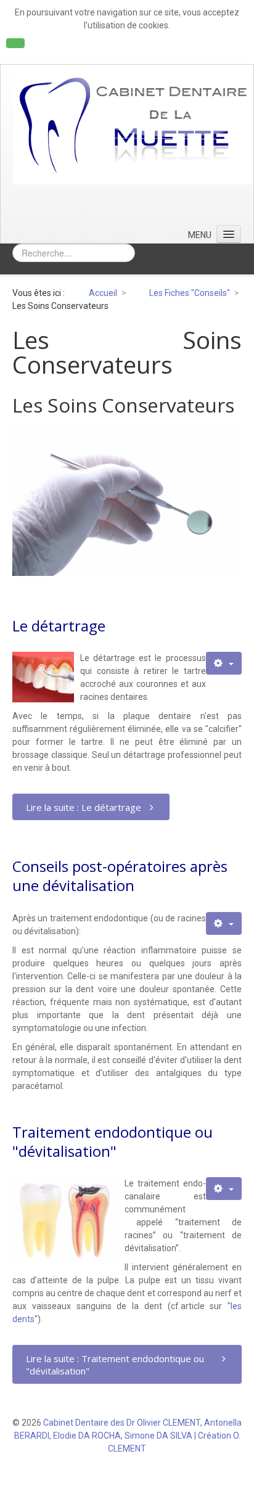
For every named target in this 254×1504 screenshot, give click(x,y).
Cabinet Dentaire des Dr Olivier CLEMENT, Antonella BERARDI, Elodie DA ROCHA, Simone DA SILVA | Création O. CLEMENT (128, 1435)
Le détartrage (58, 625)
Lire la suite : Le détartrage (83, 807)
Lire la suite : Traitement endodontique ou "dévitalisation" (115, 1364)
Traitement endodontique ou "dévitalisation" (112, 1141)
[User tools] (224, 663)
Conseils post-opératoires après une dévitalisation (119, 875)
